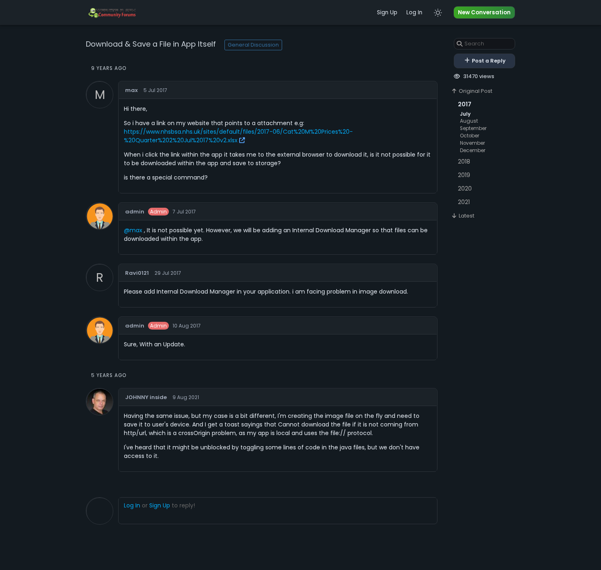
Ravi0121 (137, 273)
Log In (414, 12)
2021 (464, 202)
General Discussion (253, 44)
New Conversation (484, 12)
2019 (464, 175)
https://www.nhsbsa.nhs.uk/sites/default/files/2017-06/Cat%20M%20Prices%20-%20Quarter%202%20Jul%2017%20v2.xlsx (238, 136)
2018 (464, 161)
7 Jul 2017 (184, 212)
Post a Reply (488, 60)
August (469, 121)
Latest (465, 216)
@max (133, 230)
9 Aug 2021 (186, 397)
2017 (464, 104)
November (472, 143)
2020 (465, 188)
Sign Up (387, 12)
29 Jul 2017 (168, 273)
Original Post (474, 91)
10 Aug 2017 (187, 326)
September (473, 128)
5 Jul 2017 (155, 90)
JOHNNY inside (146, 397)
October (469, 135)
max (131, 90)
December (472, 150)
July (465, 114)
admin (134, 211)
